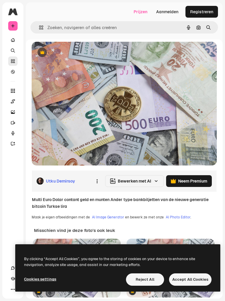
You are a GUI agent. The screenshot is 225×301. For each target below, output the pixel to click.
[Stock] (13, 61)
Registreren (201, 11)
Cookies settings (40, 279)
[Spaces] (13, 101)
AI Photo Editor (178, 217)
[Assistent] (13, 143)
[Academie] (13, 278)
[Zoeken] (13, 50)
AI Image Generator (108, 217)
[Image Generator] (13, 112)
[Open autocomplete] (39, 27)
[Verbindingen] (13, 268)
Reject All (145, 279)
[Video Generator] (13, 122)
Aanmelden (167, 11)
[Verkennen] (13, 71)
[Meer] (13, 289)
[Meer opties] (97, 181)
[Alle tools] (13, 91)
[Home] (13, 40)
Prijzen (140, 11)
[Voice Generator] (13, 133)
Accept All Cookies (190, 279)
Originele (70, 53)
